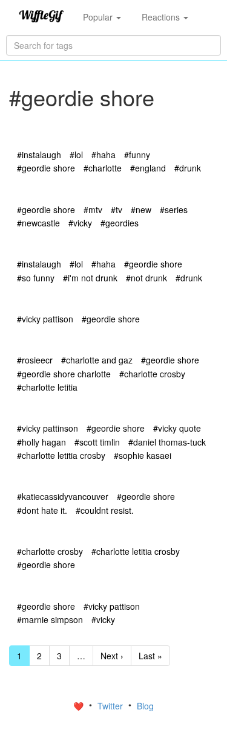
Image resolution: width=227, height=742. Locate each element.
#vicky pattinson (47, 428)
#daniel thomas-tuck (167, 442)
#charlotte (103, 168)
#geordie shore (46, 168)
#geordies (119, 223)
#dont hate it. (42, 510)
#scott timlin (97, 442)
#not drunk (146, 278)
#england (148, 168)
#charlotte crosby (152, 374)
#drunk (187, 168)
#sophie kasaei (142, 455)
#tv (116, 209)
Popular (99, 17)
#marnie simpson (50, 619)
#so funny (35, 278)
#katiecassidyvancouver (62, 496)
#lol (76, 155)
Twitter (111, 706)
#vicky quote (177, 428)
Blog (145, 706)
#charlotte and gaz (97, 360)
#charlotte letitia (47, 387)
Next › (111, 656)
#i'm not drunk (90, 278)
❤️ (79, 706)
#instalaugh (39, 155)
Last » (150, 656)
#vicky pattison (45, 319)
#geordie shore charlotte (64, 374)
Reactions (162, 17)
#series (174, 209)
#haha (103, 155)
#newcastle (38, 223)
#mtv (93, 209)
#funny (137, 155)
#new (141, 209)
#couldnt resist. (105, 510)
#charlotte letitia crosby (61, 455)
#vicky (80, 223)
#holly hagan (41, 442)
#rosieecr (35, 360)
